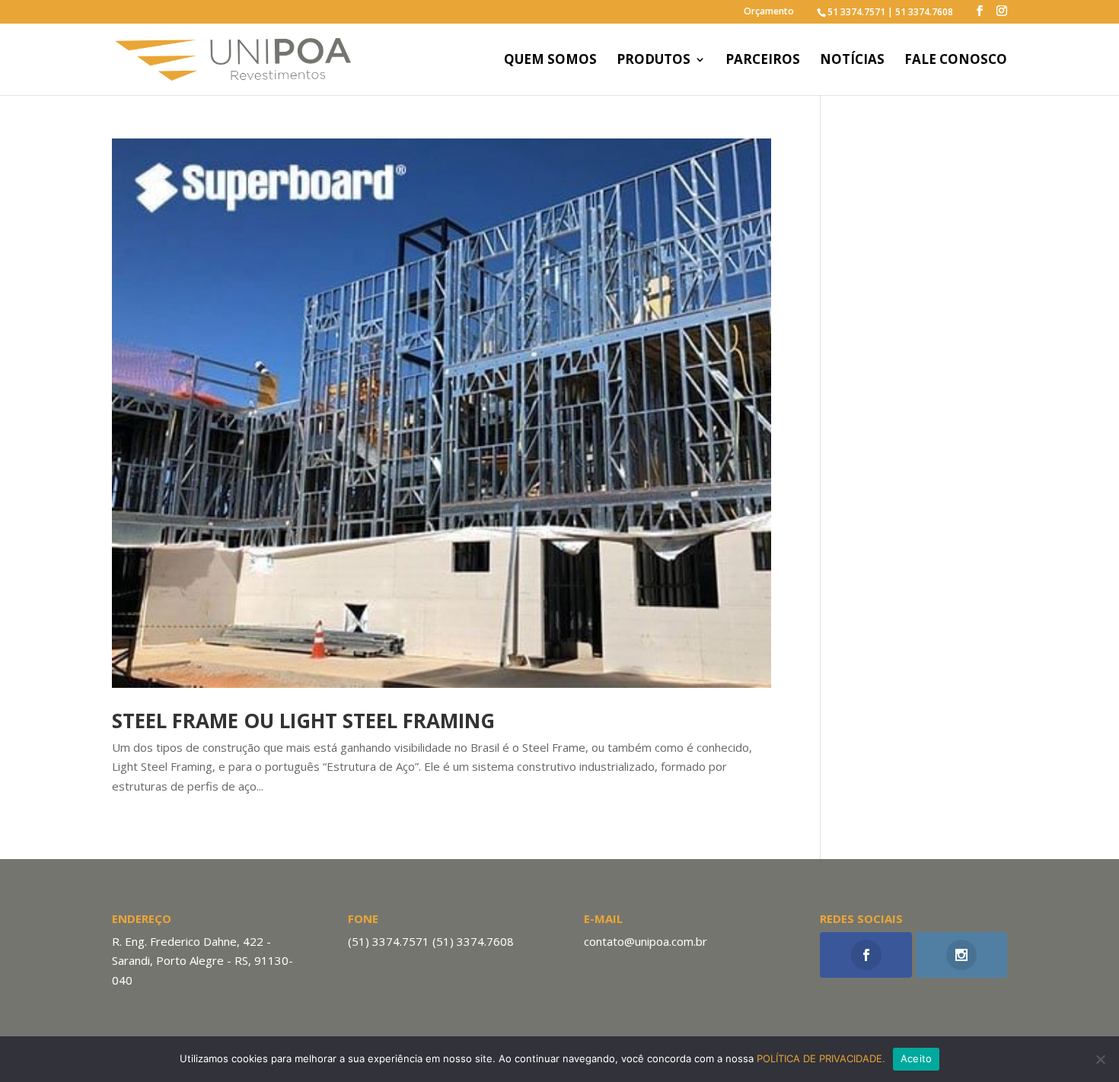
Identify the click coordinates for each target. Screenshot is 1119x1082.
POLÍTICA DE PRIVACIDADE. (821, 1058)
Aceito (916, 1058)
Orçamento (769, 12)
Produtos (653, 61)
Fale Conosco (955, 61)
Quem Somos (550, 61)
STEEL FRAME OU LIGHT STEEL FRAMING (303, 720)
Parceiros (762, 61)
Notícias (852, 61)
